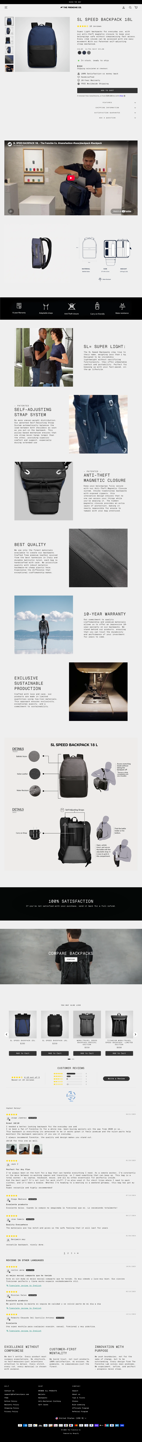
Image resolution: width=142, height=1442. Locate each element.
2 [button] (68, 1253)
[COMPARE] (71, 956)
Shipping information (107, 108)
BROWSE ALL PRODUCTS (47, 1391)
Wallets (41, 1394)
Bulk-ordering (78, 1405)
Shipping (81, 69)
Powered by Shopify (71, 1433)
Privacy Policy (11, 1412)
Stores (75, 1401)
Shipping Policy (11, 1408)
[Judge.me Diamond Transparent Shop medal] (71, 1095)
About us (76, 1394)
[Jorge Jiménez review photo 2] (24, 1149)
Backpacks (42, 1398)
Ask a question (107, 118)
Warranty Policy (11, 1405)
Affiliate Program (80, 1408)
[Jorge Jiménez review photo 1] (11, 1149)
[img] (11, 1114)
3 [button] (71, 1253)
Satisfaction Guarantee (107, 113)
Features (107, 102)
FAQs (6, 1398)
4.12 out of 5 (32, 1077)
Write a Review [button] (116, 1078)
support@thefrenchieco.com (16, 1394)
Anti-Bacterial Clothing (49, 1401)
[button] (9, 21)
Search (75, 1391)
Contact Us (9, 1391)
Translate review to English (25, 1285)
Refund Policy (10, 1401)
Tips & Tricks (78, 1398)
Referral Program (80, 1412)
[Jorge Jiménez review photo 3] (37, 1149)
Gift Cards (43, 1405)
